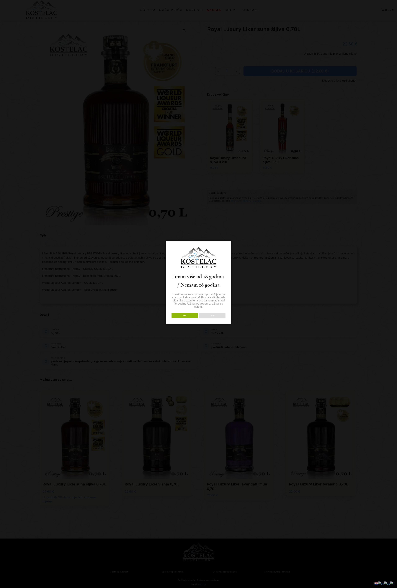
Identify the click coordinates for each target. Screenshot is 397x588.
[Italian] (392, 583)
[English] (381, 583)
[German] (387, 583)
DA (184, 315)
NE (212, 315)
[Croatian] (376, 583)
